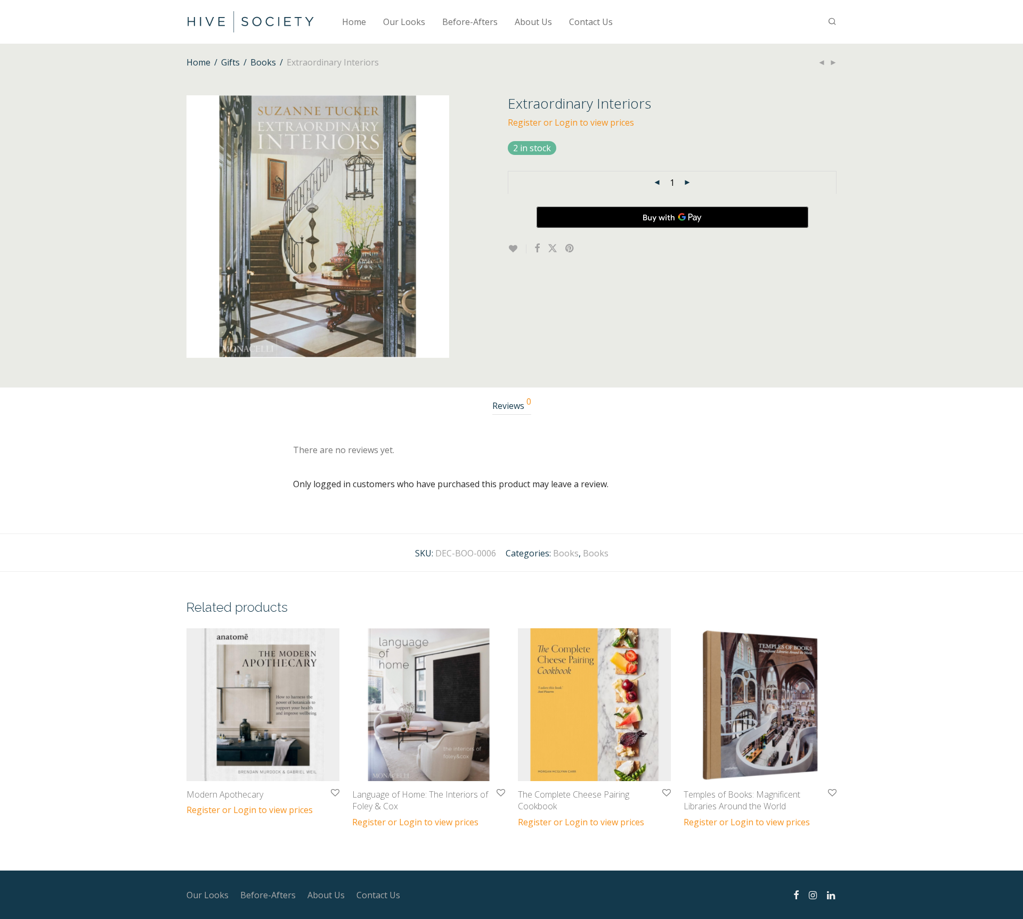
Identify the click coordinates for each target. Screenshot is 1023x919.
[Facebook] (796, 894)
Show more (203, 809)
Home (354, 22)
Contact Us (591, 22)
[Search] (832, 22)
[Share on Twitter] (552, 248)
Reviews (511, 404)
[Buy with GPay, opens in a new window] (672, 217)
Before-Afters (470, 22)
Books (263, 62)
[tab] (512, 406)
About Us (533, 22)
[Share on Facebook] (537, 248)
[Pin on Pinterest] (570, 248)
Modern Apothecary (224, 794)
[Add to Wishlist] (517, 248)
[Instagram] (813, 894)
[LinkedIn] (832, 894)
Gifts (230, 62)
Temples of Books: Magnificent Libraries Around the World (742, 800)
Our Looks (404, 22)
